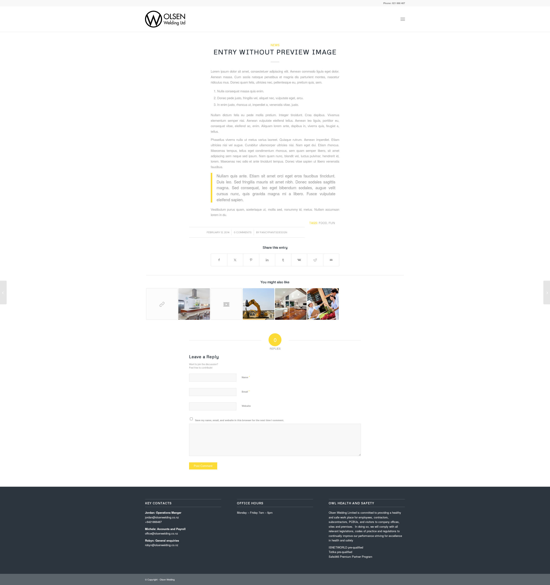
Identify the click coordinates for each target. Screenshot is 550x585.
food (323, 223)
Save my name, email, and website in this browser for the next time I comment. (239, 420)
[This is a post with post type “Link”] (162, 304)
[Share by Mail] (331, 260)
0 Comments (243, 232)
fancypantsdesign (273, 232)
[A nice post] (291, 304)
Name (246, 377)
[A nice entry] (258, 304)
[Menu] (402, 19)
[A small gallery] (194, 304)
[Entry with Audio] (323, 304)
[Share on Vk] (299, 260)
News (275, 45)
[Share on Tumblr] (283, 260)
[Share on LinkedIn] (267, 260)
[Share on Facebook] (219, 260)
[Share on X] (235, 260)
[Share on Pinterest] (251, 260)
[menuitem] (402, 19)
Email (246, 391)
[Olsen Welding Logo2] (165, 19)
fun (331, 223)
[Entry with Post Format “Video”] (226, 304)
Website (246, 405)
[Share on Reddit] (315, 260)
